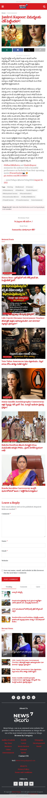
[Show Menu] (3, 6)
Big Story (7, 313)
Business (8, 746)
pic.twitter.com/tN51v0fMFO (16, 175)
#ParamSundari (16, 173)
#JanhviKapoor (30, 165)
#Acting (10, 187)
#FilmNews (20, 190)
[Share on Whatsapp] (7, 50)
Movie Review (23, 746)
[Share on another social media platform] (40, 50)
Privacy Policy (23, 769)
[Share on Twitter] (29, 50)
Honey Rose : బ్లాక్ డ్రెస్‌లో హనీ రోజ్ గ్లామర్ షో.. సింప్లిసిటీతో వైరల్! (23, 653)
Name (5, 541)
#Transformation (22, 200)
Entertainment (12, 13)
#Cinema (29, 187)
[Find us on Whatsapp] (33, 697)
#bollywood (19, 187)
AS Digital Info (33, 794)
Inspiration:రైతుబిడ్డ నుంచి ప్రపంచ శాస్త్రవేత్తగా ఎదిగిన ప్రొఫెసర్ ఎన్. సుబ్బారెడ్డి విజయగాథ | (26, 602)
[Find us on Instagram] (23, 697)
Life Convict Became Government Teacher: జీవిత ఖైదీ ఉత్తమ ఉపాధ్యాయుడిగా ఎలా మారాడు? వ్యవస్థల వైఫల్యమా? (23, 321)
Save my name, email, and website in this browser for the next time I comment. (24, 571)
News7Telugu (16, 792)
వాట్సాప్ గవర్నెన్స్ (17, 592)
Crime (8, 749)
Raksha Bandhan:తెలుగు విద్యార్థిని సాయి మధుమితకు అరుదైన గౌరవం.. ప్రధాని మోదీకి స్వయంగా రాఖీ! (22, 448)
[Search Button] (44, 6)
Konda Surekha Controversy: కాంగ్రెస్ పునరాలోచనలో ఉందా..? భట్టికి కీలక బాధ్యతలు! (20, 489)
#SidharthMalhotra (12, 165)
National (23, 749)
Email (5, 551)
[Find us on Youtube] (28, 697)
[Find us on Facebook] (13, 697)
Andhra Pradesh (10, 440)
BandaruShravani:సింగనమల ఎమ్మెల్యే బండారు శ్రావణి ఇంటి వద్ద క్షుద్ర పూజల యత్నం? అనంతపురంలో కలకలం (28, 619)
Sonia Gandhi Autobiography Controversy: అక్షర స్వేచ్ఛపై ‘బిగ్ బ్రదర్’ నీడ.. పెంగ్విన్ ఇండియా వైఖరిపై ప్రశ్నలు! (23, 404)
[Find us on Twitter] (18, 697)
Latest (23, 743)
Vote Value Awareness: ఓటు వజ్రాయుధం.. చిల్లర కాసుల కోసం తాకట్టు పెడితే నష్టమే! (22, 362)
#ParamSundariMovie (11, 197)
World (38, 746)
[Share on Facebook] (18, 50)
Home (4, 13)
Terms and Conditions (23, 772)
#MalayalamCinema (10, 193)
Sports (23, 753)
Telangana (39, 740)
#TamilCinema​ (8, 200)
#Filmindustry (8, 190)
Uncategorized (39, 743)
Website (5, 561)
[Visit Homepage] (23, 6)
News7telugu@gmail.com (25, 760)
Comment (6, 514)
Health (23, 740)
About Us (23, 766)
